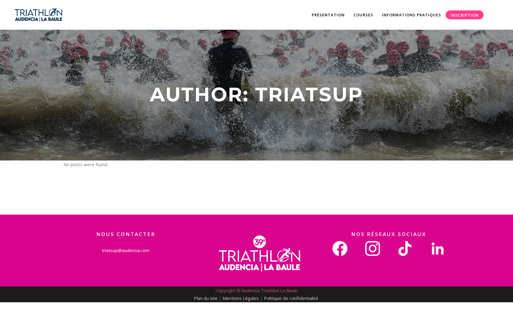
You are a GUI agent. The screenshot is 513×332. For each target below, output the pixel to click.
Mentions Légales (241, 298)
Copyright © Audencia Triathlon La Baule (256, 290)
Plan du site (206, 298)
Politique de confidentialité (291, 298)
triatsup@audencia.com (125, 250)
